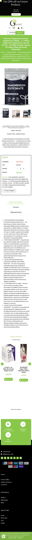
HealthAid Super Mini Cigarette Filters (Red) (23, 369)
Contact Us (4, 484)
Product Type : (11, 134)
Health (3, 523)
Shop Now (16, 14)
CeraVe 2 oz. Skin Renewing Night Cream (8, 368)
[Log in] (19, 28)
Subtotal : (4, 172)
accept (20, 538)
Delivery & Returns (6, 482)
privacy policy (13, 538)
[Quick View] (7, 361)
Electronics (4, 518)
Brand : (13, 130)
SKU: (3, 165)
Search (20, 33)
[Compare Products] (4, 361)
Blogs (2, 502)
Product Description (15, 202)
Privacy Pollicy (5, 479)
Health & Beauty (11, 52)
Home (3, 52)
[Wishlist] (9, 28)
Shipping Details (16, 212)
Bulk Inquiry (4, 500)
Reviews (16, 207)
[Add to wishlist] (12, 361)
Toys (2, 520)
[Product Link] (10, 361)
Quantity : (4, 168)
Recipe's (3, 497)
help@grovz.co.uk (8, 454)
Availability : (5, 161)
